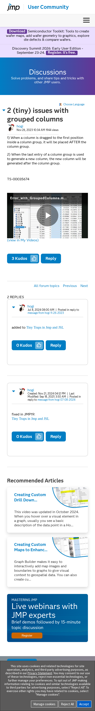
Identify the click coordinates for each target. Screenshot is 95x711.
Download (17, 31)
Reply (51, 258)
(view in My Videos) (23, 240)
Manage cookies (44, 704)
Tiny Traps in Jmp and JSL (45, 327)
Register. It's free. (62, 53)
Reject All (67, 704)
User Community (48, 7)
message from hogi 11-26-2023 (46, 313)
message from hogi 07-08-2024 (56, 399)
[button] (4, 110)
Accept (84, 704)
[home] (11, 7)
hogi (20, 126)
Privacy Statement (40, 673)
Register (27, 635)
